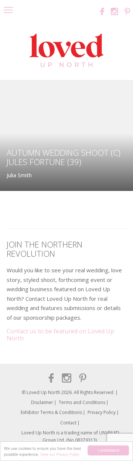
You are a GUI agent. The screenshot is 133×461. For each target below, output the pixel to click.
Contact (68, 423)
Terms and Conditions (82, 402)
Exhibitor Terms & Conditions (51, 412)
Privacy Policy (102, 412)
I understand (108, 450)
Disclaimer (42, 402)
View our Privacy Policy (59, 454)
